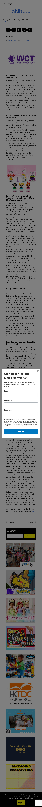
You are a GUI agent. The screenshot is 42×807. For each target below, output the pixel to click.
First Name (8, 400)
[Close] (38, 371)
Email (6, 391)
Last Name (8, 410)
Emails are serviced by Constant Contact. (17, 425)
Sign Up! (21, 431)
